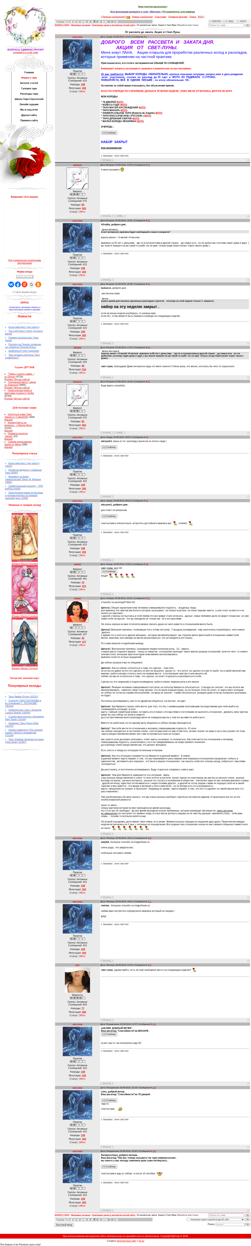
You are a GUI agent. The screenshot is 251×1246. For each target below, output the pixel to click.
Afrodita (77, 347)
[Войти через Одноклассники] (38, 284)
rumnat (77, 598)
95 (149, 381)
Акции (8, 419)
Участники (160, 16)
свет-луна (77, 37)
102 (149, 965)
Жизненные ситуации (80, 25)
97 (147, 501)
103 (154, 1024)
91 (149, 165)
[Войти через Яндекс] (24, 284)
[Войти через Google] (31, 284)
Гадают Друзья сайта (17, 379)
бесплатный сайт (126, 1241)
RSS (200, 16)
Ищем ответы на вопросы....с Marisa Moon (18, 424)
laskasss (77, 165)
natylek (77, 564)
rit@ (77, 965)
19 (112, 22)
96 (147, 437)
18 (109, 22)
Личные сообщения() (114, 16)
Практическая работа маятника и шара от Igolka (19, 392)
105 (154, 1151)
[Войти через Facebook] (18, 284)
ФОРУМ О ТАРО (62, 25)
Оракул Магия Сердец (24, 563)
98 (147, 564)
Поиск (192, 16)
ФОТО (119, 102)
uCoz (141, 1241)
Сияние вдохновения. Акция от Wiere (18, 443)
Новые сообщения (142, 16)
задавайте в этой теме (25, 52)
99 (148, 598)
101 (149, 901)
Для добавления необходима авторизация (24, 261)
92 (149, 220)
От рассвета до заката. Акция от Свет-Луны (156, 25)
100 (149, 838)
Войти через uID (25, 277)
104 (154, 1088)
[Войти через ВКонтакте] (11, 284)
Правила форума (177, 16)
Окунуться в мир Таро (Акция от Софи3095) (18, 415)
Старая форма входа (24, 292)
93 (149, 284)
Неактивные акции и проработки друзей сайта (113, 25)
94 (149, 347)
